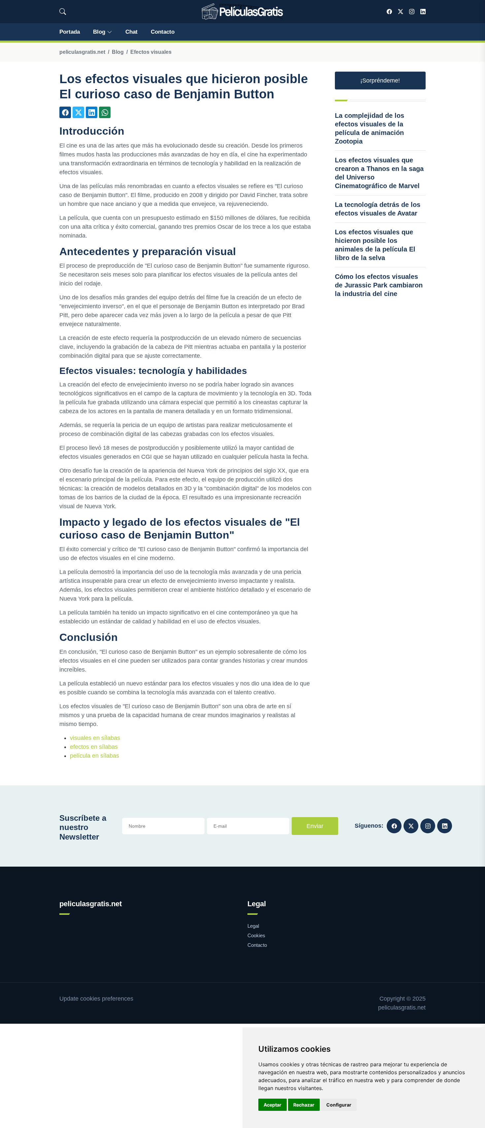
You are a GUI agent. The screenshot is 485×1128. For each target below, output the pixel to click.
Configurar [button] (338, 1105)
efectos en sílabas (94, 747)
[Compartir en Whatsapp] (105, 112)
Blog (99, 32)
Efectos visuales (151, 52)
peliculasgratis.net (82, 52)
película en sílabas (94, 755)
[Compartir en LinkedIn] (91, 112)
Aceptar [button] (272, 1105)
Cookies (256, 935)
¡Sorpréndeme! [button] (380, 80)
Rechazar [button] (303, 1105)
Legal (253, 926)
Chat (131, 32)
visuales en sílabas (95, 738)
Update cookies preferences (96, 998)
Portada (69, 32)
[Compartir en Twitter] (78, 112)
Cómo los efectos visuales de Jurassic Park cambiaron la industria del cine (379, 285)
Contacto (163, 32)
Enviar (315, 826)
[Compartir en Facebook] (65, 112)
